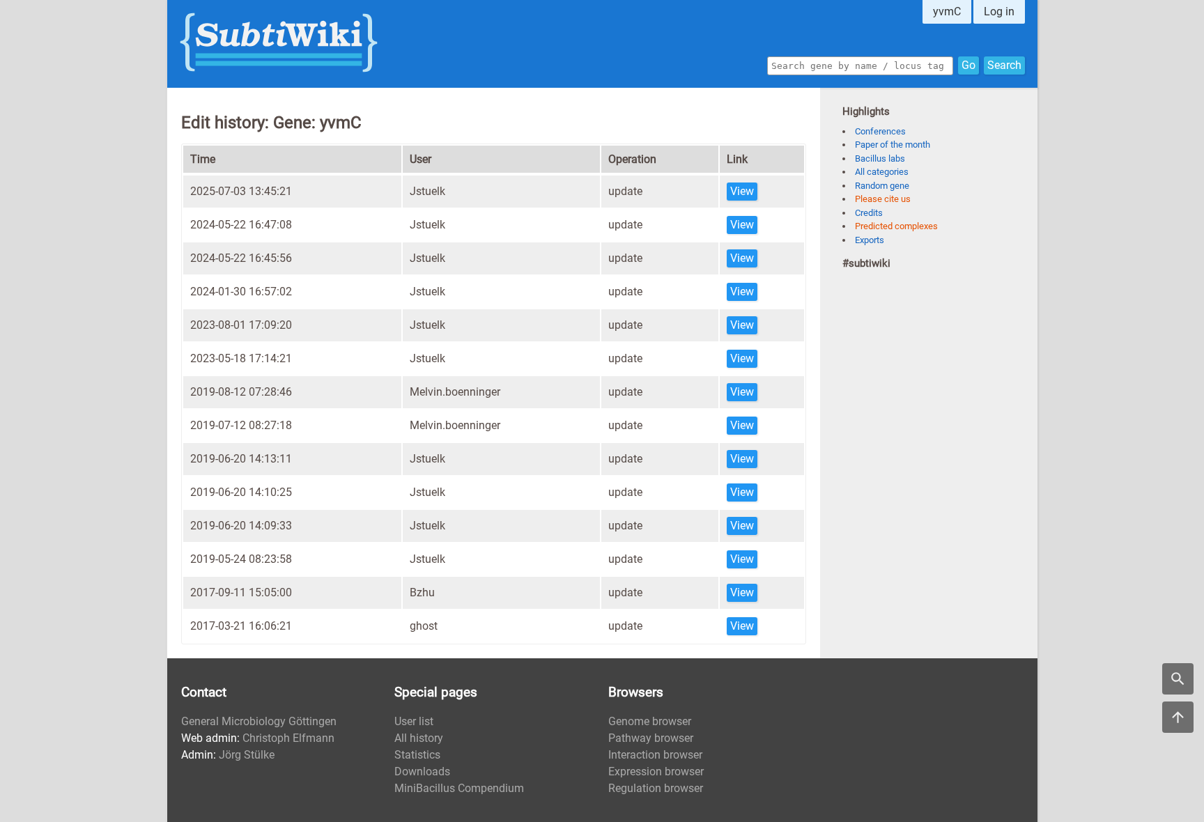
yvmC (947, 11)
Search (1004, 65)
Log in (999, 11)
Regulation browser (655, 788)
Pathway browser (650, 738)
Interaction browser (655, 754)
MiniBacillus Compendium (459, 788)
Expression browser (656, 771)
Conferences (880, 131)
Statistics (417, 754)
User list (413, 721)
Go (968, 65)
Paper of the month (892, 144)
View (742, 191)
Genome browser (649, 721)
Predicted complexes (896, 226)
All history (418, 738)
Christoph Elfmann (288, 738)
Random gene (882, 185)
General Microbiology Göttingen (259, 721)
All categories (882, 171)
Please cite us (883, 199)
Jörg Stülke (247, 754)
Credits (869, 213)
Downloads (422, 771)
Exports (869, 240)
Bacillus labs (880, 158)
